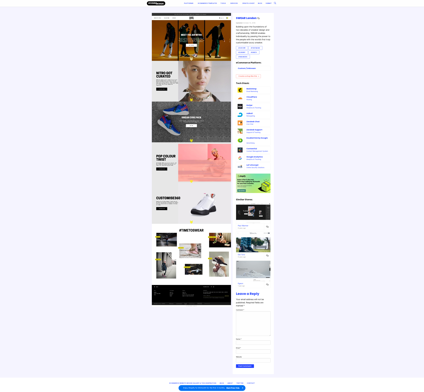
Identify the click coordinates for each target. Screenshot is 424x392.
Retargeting (250, 116)
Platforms (188, 3)
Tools (223, 3)
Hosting (249, 99)
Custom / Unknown (247, 68)
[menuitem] (189, 3)
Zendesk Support (254, 129)
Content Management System (257, 151)
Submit (269, 3)
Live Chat (249, 124)
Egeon (240, 283)
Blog (260, 3)
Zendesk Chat (253, 121)
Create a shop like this (247, 76)
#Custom (241, 48)
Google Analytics (254, 157)
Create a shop (248, 3)
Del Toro (241, 254)
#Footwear (255, 48)
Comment (240, 310)
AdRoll (249, 113)
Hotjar (249, 105)
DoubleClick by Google (257, 138)
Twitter (239, 383)
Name (238, 339)
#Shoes (254, 52)
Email (238, 348)
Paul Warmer (243, 226)
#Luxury (241, 52)
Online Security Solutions (255, 167)
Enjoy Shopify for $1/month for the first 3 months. (211, 388)
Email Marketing (252, 91)
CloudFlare (251, 97)
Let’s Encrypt (252, 165)
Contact (251, 383)
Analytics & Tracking (253, 108)
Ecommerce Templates (207, 3)
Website (239, 357)
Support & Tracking (253, 132)
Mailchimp (251, 89)
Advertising (250, 143)
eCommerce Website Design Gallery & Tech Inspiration (192, 383)
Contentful (251, 148)
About (230, 383)
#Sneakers (242, 57)
